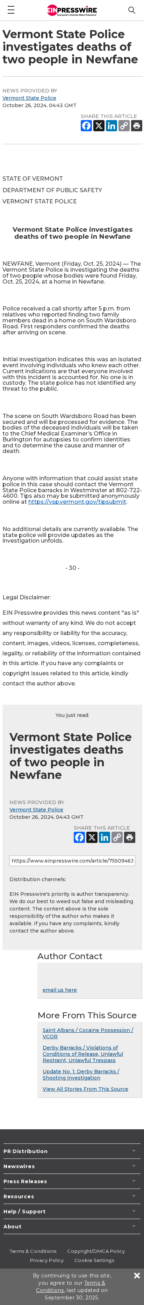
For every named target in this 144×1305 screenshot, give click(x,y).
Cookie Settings (94, 1260)
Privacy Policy (47, 1260)
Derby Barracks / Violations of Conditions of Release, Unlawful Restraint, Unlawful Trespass (83, 1054)
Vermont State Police (29, 98)
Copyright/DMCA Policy (96, 1251)
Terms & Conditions (33, 1251)
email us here (60, 990)
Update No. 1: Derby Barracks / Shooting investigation (81, 1074)
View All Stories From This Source (85, 1089)
